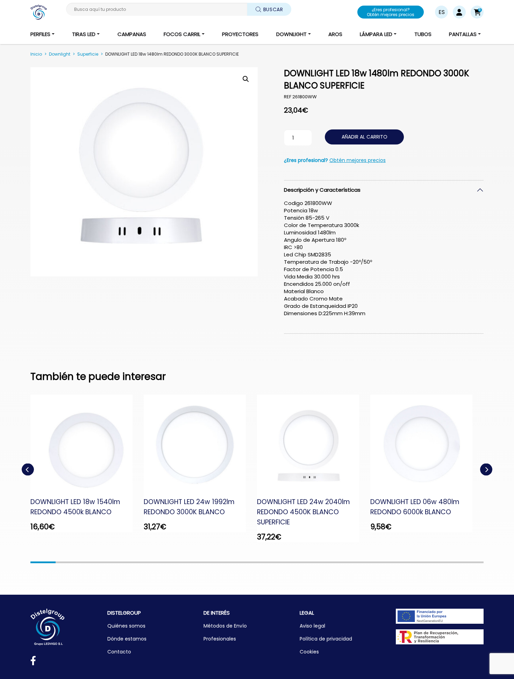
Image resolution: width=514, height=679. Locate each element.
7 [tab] (194, 562)
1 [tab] (43, 562)
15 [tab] (395, 562)
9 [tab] (244, 562)
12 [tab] (320, 562)
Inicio (36, 54)
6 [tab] (168, 562)
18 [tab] (471, 562)
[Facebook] (33, 662)
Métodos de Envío (225, 625)
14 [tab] (370, 562)
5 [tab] (143, 562)
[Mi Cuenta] (459, 12)
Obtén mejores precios (357, 160)
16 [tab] (420, 562)
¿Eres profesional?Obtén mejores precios (390, 12)
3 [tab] (93, 562)
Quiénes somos (126, 625)
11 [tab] (294, 562)
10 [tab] (269, 562)
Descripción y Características (322, 189)
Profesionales (220, 638)
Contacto (119, 651)
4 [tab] (118, 562)
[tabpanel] (87, 463)
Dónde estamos (127, 638)
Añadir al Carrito (364, 136)
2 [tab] (68, 562)
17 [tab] (445, 562)
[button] (477, 12)
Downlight (59, 54)
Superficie (87, 54)
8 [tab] (219, 562)
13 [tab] (345, 562)
